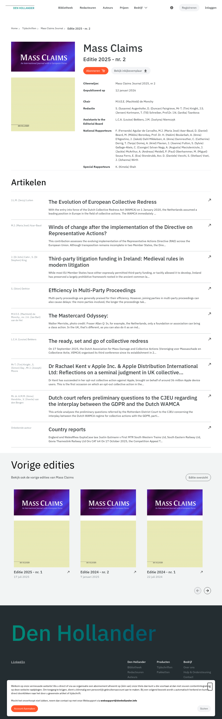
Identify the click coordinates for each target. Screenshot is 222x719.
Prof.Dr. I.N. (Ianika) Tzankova (181, 112)
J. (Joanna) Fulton (179, 143)
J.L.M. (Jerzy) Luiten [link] (22, 200)
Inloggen (210, 7)
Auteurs (132, 677)
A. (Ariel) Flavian (156, 143)
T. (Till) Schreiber (150, 112)
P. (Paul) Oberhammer (178, 151)
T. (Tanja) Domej (135, 143)
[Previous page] (197, 590)
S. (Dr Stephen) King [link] (24, 258)
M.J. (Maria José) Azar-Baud (175, 130)
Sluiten (204, 708)
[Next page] (207, 590)
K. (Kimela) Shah (126, 166)
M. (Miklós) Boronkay (137, 135)
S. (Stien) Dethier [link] (20, 288)
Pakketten (163, 672)
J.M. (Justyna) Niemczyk (160, 119)
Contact (188, 677)
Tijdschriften (29, 28)
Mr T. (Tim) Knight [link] (20, 364)
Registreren (189, 7)
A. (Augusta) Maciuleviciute (183, 147)
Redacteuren (135, 672)
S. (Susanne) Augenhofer (131, 108)
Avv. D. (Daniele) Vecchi (171, 155)
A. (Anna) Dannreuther (177, 139)
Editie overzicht (198, 477)
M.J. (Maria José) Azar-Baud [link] (26, 225)
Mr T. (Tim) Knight (187, 108)
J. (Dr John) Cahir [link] (20, 257)
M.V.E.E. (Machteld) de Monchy (134, 101)
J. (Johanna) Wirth (127, 160)
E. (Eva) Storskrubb (144, 155)
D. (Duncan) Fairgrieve (161, 108)
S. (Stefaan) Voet (198, 155)
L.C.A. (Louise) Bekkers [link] (23, 339)
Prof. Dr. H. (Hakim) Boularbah (170, 135)
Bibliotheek (134, 667)
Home (14, 28)
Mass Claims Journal (52, 28)
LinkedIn (18, 662)
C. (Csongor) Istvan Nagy (149, 147)
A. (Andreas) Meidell (151, 151)
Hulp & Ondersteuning (197, 672)
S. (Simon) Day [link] (22, 366)
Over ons (189, 667)
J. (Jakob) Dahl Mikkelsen (146, 139)
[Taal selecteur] (171, 7)
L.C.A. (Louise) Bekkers (130, 119)
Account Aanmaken (24, 708)
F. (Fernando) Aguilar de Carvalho (136, 130)
